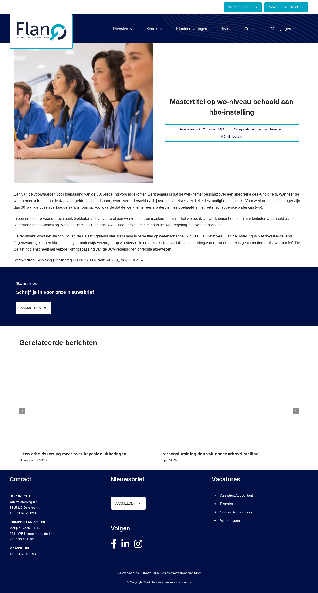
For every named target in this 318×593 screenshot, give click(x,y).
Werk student (230, 520)
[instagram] (138, 544)
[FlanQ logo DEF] (41, 16)
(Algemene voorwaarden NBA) (181, 573)
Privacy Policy (150, 573)
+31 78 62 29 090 (23, 513)
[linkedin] (125, 544)
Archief (257, 129)
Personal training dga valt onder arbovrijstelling (210, 454)
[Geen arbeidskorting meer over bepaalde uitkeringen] (88, 361)
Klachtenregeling (128, 573)
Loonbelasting (273, 129)
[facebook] (114, 544)
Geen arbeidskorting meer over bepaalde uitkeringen (72, 454)
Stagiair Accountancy (236, 512)
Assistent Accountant (236, 495)
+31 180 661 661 (22, 539)
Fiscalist (226, 504)
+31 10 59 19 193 (23, 554)
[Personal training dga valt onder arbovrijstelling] (230, 361)
